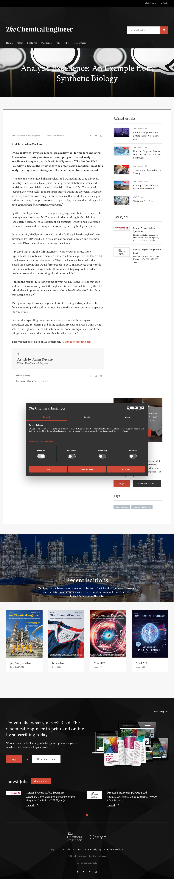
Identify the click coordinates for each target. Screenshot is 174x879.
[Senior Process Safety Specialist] (13, 793)
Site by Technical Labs (87, 862)
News (20, 43)
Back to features (23, 375)
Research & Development (29, 135)
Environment (143, 181)
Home (9, 43)
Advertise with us (115, 849)
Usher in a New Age (143, 200)
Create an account (147, 483)
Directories (80, 43)
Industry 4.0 (142, 129)
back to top (159, 711)
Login (165, 3)
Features (32, 43)
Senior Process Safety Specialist (45, 793)
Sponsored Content (141, 507)
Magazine (46, 43)
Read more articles (32, 381)
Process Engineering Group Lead (127, 793)
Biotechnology (122, 507)
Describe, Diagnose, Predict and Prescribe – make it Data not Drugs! (147, 154)
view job (30, 805)
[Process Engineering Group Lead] (94, 795)
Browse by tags (95, 849)
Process (140, 197)
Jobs (58, 43)
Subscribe (152, 3)
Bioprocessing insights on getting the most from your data (146, 136)
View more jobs (41, 781)
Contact (79, 849)
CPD (66, 43)
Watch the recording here (76, 342)
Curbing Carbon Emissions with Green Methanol (146, 187)
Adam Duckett (42, 359)
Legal (53, 849)
